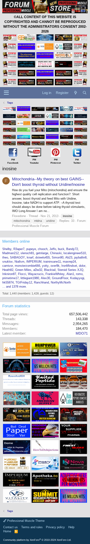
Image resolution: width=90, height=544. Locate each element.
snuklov (7, 261)
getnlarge (42, 253)
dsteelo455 (42, 257)
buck (61, 249)
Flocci (22, 274)
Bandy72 (72, 249)
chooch (43, 249)
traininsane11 (52, 261)
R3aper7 (18, 249)
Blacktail (50, 270)
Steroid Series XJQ (70, 270)
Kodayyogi (77, 278)
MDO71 (82, 333)
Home (7, 531)
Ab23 (68, 257)
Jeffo (52, 249)
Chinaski (56, 253)
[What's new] (75, 92)
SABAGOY (17, 257)
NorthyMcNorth (61, 282)
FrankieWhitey (55, 274)
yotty (45, 265)
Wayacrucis (36, 274)
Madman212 (10, 253)
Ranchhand (41, 282)
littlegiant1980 (30, 278)
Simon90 (57, 257)
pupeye (31, 249)
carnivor (7, 265)
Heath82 (7, 270)
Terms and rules (32, 527)
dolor (82, 265)
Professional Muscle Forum (30, 226)
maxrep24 (69, 261)
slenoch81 (27, 253)
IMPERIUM (34, 261)
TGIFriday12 (23, 282)
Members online (16, 241)
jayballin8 (80, 257)
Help (71, 527)
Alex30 (45, 278)
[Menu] (6, 93)
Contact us (10, 527)
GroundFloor (60, 278)
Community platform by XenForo (37, 540)
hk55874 (8, 282)
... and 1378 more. (14, 286)
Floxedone (19, 216)
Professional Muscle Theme (25, 520)
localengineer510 (74, 253)
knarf (30, 257)
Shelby (7, 249)
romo (79, 274)
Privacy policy (55, 527)
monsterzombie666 (27, 265)
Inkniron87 (9, 274)
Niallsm (19, 261)
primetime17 (10, 278)
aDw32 (37, 270)
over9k (55, 265)
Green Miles (23, 270)
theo (5, 257)
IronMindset (69, 265)
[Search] (84, 92)
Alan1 (70, 274)
